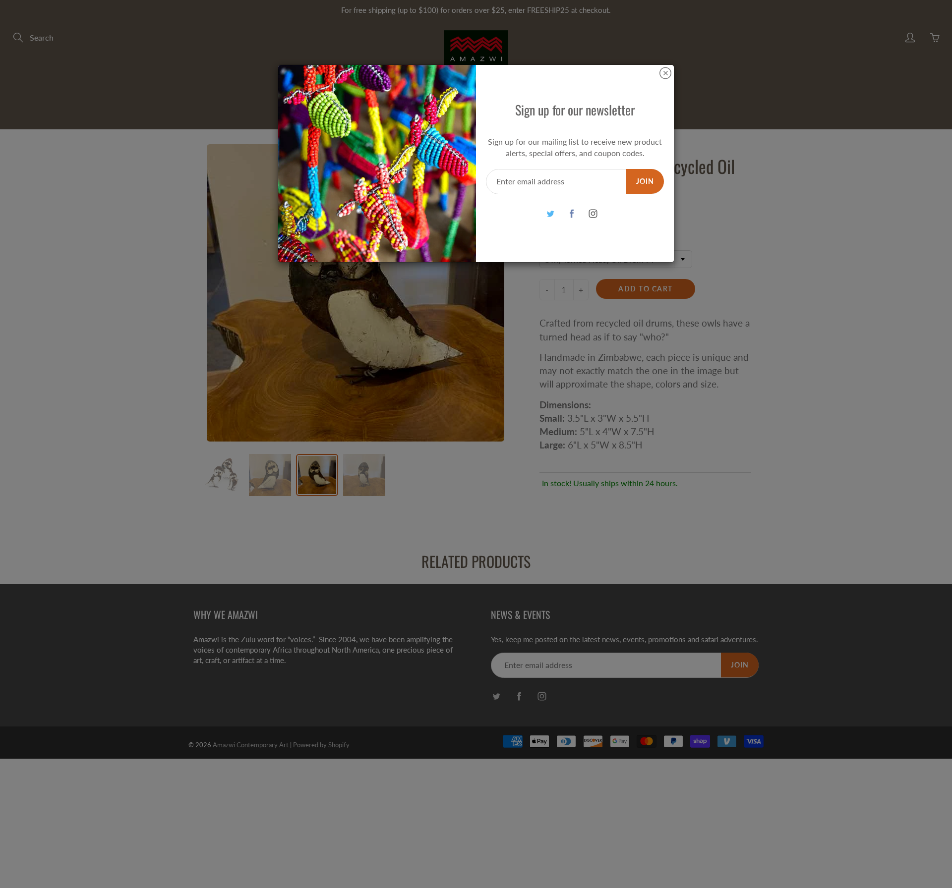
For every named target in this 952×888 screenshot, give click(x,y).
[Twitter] (550, 213)
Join (645, 181)
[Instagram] (592, 213)
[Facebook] (571, 213)
